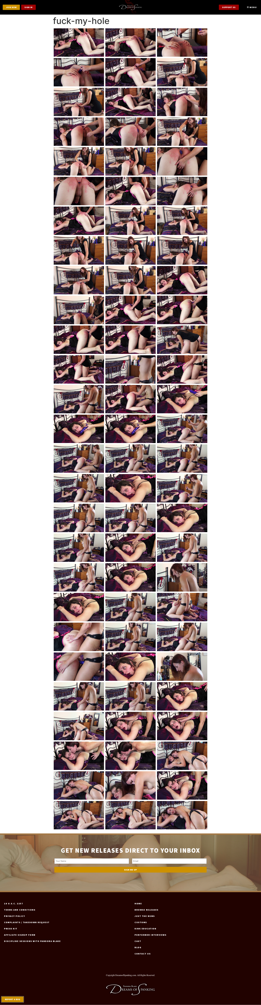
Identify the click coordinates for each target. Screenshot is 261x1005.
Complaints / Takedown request (27, 922)
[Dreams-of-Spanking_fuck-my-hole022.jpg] (79, 250)
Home (138, 903)
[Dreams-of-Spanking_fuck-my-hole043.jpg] (79, 458)
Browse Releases (147, 909)
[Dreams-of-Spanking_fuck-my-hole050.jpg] (130, 518)
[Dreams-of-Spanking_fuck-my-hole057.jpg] (182, 577)
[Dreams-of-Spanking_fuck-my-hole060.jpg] (182, 607)
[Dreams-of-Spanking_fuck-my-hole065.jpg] (130, 666)
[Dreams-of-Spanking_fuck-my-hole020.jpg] (130, 221)
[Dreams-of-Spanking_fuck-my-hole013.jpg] (79, 161)
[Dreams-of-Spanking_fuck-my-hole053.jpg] (130, 548)
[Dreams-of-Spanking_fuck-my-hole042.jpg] (182, 429)
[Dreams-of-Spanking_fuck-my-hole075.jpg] (182, 756)
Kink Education (145, 928)
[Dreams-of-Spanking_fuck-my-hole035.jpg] (130, 369)
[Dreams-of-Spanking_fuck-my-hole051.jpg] (182, 518)
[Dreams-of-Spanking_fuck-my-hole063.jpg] (182, 637)
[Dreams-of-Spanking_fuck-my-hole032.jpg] (130, 340)
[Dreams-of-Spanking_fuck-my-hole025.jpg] (79, 280)
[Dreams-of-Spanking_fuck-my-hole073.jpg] (79, 756)
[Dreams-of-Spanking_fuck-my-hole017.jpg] (130, 191)
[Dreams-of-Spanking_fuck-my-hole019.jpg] (79, 221)
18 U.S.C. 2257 (13, 903)
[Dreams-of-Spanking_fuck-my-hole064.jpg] (79, 666)
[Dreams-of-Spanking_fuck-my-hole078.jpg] (182, 785)
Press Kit (10, 928)
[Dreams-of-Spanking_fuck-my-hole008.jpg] (130, 102)
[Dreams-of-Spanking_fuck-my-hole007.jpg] (79, 102)
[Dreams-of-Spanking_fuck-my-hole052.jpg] (79, 548)
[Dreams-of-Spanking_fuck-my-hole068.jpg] (130, 696)
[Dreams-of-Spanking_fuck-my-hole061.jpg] (79, 637)
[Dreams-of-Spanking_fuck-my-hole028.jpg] (79, 310)
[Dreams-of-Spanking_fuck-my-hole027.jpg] (182, 280)
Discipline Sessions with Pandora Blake (32, 941)
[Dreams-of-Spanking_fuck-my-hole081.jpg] (182, 815)
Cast (138, 941)
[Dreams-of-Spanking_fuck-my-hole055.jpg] (79, 577)
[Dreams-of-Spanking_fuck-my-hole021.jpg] (182, 221)
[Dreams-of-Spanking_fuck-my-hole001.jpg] (79, 42)
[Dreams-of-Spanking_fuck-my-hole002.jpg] (130, 42)
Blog (138, 947)
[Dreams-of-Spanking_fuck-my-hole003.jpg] (182, 42)
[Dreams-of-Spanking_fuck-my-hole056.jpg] (130, 577)
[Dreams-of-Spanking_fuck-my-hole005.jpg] (130, 72)
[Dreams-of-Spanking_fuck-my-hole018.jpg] (182, 191)
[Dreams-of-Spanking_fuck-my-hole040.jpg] (79, 429)
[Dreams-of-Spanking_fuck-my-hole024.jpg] (182, 250)
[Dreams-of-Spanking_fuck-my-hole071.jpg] (130, 726)
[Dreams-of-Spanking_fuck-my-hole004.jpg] (79, 72)
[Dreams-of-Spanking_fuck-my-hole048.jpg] (182, 488)
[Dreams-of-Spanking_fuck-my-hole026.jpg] (130, 280)
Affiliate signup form (19, 934)
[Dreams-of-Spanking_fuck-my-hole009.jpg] (182, 102)
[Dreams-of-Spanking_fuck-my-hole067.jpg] (79, 696)
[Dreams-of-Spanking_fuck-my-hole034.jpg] (79, 369)
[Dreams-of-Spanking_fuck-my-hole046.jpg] (79, 488)
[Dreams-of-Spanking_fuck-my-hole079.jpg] (79, 815)
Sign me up (130, 869)
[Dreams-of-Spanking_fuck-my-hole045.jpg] (182, 458)
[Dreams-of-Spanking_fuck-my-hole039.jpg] (182, 399)
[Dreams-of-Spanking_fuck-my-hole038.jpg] (130, 399)
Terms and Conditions (19, 909)
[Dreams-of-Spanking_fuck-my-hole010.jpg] (79, 131)
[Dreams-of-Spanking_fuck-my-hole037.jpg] (79, 399)
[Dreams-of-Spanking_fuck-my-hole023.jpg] (130, 250)
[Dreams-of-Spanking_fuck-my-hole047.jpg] (130, 488)
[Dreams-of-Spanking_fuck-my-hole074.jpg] (130, 756)
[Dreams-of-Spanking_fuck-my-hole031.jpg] (79, 340)
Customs (141, 922)
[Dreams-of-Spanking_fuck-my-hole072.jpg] (182, 726)
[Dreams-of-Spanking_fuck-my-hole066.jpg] (182, 666)
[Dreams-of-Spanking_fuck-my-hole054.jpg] (182, 548)
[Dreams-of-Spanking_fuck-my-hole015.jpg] (182, 161)
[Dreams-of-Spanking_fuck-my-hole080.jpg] (130, 815)
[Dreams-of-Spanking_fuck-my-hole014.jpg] (130, 161)
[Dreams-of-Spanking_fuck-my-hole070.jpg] (79, 726)
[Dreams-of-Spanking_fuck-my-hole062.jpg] (130, 637)
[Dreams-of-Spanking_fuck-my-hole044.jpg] (130, 458)
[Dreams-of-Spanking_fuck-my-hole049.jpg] (79, 518)
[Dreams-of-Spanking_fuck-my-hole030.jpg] (182, 310)
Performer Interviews (150, 934)
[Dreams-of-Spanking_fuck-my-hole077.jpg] (130, 785)
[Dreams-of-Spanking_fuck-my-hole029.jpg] (130, 310)
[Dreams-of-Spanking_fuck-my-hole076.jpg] (79, 785)
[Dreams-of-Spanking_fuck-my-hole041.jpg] (130, 429)
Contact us (143, 953)
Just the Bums (145, 916)
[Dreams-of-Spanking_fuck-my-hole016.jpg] (79, 191)
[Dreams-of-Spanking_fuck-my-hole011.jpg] (130, 131)
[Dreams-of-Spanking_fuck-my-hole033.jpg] (182, 340)
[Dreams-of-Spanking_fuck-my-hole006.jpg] (182, 72)
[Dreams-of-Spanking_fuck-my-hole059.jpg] (130, 607)
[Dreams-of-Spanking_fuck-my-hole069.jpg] (182, 696)
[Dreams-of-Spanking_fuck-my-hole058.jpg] (79, 607)
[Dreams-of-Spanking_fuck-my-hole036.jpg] (182, 369)
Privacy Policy (14, 916)
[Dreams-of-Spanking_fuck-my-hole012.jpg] (182, 131)
